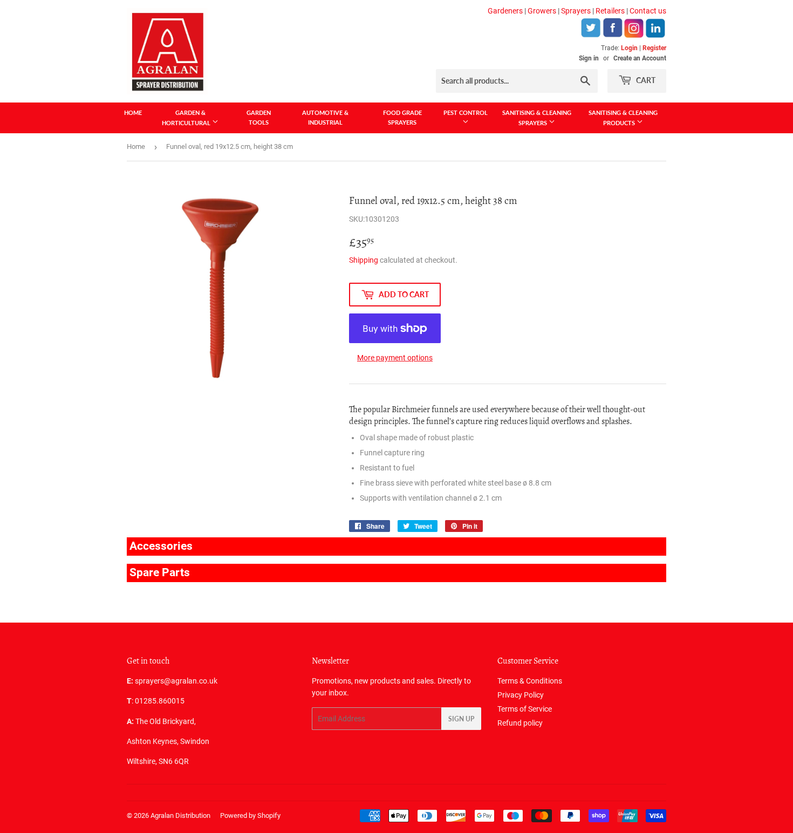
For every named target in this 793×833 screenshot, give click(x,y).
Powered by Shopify (250, 815)
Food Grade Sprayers (402, 117)
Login (629, 48)
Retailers (610, 10)
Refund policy (520, 723)
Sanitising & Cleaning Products (623, 117)
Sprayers (576, 10)
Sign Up (461, 719)
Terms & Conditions (529, 681)
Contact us (648, 10)
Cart (644, 80)
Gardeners (505, 10)
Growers (542, 10)
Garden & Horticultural (187, 117)
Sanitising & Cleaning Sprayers (536, 117)
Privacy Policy (520, 695)
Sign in (589, 58)
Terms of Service (524, 709)
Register (654, 48)
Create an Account (639, 58)
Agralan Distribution (180, 815)
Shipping (363, 260)
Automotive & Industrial (325, 117)
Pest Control (465, 112)
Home (133, 112)
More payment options (395, 357)
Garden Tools (259, 117)
